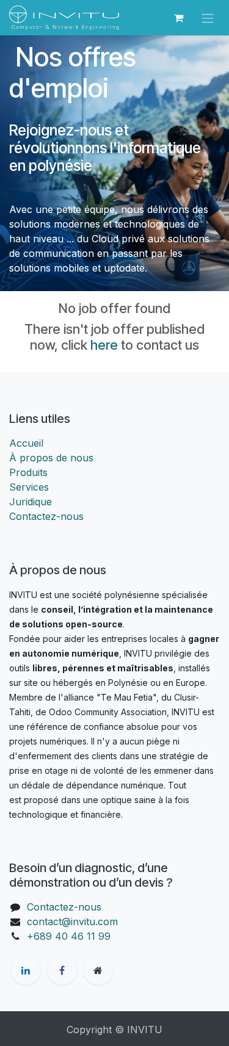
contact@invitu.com (72, 921)
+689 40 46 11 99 (69, 936)
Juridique (30, 502)
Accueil (26, 443)
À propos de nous (51, 458)
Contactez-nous (46, 516)
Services (29, 487)
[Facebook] (62, 970)
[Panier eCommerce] (178, 17)
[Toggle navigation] (207, 18)
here (104, 345)
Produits (28, 472)
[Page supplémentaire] (98, 970)
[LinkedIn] (25, 970)
